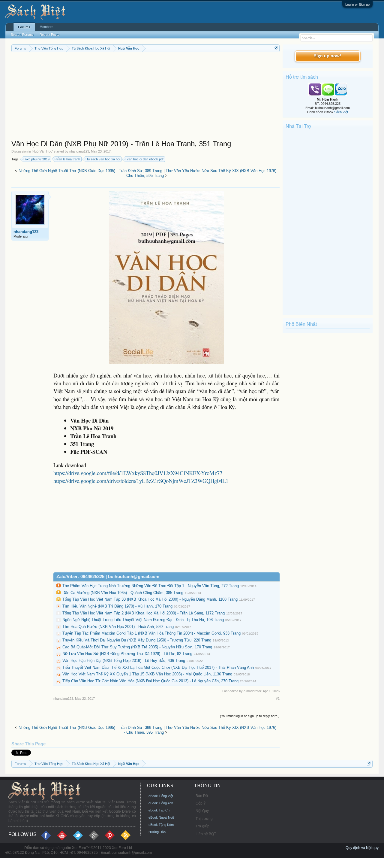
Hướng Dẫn (157, 832)
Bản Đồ (202, 796)
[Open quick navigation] (276, 48)
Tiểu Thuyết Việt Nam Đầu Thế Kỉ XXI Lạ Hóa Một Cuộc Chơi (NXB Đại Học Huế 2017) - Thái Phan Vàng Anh (158, 667)
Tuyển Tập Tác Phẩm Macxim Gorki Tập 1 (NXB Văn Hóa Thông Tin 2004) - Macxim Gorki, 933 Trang (151, 633)
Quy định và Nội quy (362, 848)
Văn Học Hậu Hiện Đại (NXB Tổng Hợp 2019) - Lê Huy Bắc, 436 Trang (123, 660)
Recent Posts (49, 34)
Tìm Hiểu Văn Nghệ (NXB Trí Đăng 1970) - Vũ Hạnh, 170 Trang (117, 606)
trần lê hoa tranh (68, 159)
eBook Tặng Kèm (161, 824)
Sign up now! (327, 56)
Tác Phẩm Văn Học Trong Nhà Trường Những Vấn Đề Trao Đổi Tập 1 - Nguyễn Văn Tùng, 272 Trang (150, 586)
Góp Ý (201, 803)
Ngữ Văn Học (42, 151)
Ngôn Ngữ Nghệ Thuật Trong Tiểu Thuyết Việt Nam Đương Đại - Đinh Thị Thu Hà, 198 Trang (143, 619)
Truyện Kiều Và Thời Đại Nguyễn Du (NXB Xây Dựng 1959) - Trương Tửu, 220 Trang (136, 640)
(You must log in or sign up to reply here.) (250, 716)
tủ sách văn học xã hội (103, 159)
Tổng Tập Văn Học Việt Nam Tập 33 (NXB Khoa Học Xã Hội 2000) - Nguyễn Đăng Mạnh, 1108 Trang (150, 599)
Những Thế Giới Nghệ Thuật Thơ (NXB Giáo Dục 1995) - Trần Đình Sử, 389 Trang (90, 170)
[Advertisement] (145, 97)
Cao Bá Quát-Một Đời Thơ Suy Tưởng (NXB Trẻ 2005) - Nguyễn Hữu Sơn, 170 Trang (137, 647)
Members (46, 27)
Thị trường (204, 819)
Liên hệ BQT (206, 834)
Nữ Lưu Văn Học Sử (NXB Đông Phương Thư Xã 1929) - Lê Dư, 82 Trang (127, 653)
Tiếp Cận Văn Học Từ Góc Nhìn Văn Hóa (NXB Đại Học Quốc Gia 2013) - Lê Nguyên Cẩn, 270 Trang (150, 681)
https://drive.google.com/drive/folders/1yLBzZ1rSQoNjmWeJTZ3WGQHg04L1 (140, 480)
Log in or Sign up (357, 4)
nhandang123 (79, 151)
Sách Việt (341, 112)
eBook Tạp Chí (159, 810)
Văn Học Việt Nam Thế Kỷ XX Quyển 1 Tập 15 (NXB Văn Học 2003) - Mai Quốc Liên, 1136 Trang (147, 674)
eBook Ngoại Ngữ (161, 817)
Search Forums (22, 34)
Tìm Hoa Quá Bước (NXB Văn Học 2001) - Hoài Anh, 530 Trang (118, 626)
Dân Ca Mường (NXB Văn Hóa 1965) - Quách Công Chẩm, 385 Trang (122, 592)
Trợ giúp (202, 826)
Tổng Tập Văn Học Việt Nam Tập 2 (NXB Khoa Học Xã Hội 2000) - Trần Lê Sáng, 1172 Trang (143, 613)
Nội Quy (202, 811)
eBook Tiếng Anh (160, 803)
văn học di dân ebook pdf (145, 159)
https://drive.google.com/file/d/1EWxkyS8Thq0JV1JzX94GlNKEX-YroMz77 (137, 473)
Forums (24, 27)
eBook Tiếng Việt (160, 796)
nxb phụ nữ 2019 (37, 159)
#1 (278, 698)
